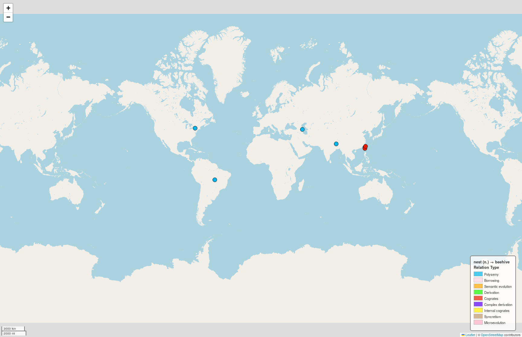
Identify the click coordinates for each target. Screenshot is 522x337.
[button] (8, 8)
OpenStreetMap (492, 335)
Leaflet (470, 335)
